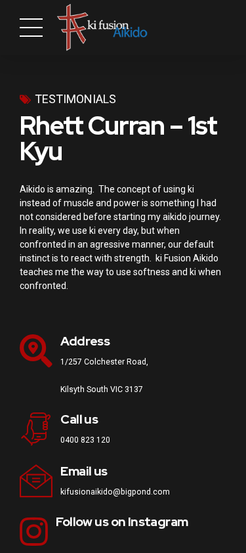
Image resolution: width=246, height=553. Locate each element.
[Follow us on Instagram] (34, 531)
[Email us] (36, 480)
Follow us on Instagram (122, 522)
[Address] (36, 350)
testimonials (75, 99)
